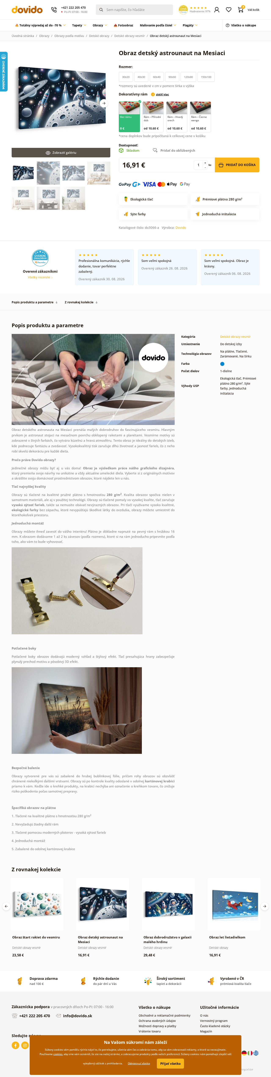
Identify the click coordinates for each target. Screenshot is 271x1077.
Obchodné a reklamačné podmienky (164, 1015)
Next (104, 103)
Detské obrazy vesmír (129, 36)
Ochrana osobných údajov (157, 1021)
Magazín (206, 1031)
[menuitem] (40, 25)
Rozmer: (126, 66)
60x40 (156, 77)
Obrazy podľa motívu (69, 36)
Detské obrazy (99, 36)
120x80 (188, 77)
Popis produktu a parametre (32, 302)
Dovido (181, 227)
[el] (256, 1053)
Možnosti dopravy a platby (157, 1026)
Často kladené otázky (215, 1026)
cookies (57, 1054)
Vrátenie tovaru (150, 1031)
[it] (250, 1053)
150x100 (206, 77)
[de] (244, 1053)
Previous (6, 906)
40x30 (141, 77)
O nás (204, 1015)
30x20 (126, 77)
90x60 (172, 77)
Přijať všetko (170, 1063)
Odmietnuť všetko (139, 1063)
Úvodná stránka (23, 36)
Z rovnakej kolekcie (79, 302)
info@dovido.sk (77, 1015)
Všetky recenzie (39, 277)
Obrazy (44, 36)
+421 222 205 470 (34, 1015)
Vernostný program (214, 1021)
